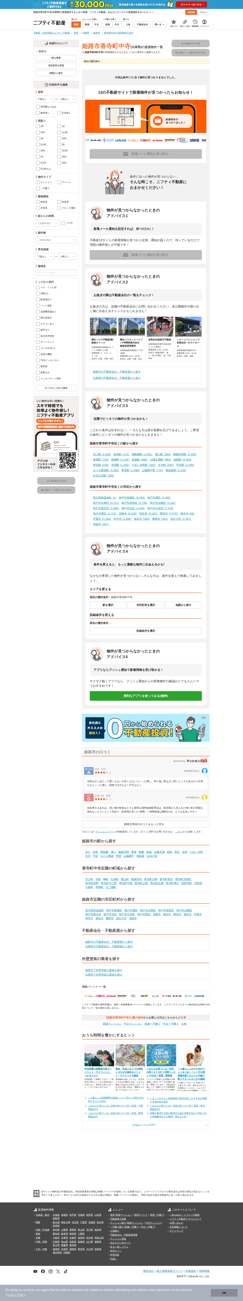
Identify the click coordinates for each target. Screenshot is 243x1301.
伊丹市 (123, 518)
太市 (88, 856)
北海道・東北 (42, 1215)
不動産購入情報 (118, 1219)
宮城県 (81, 1215)
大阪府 (56, 1237)
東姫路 (140, 856)
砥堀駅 (140, 459)
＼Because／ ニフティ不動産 (185, 1215)
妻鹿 (133, 852)
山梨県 (64, 1229)
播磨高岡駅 (185, 454)
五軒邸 (198, 883)
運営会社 (148, 1271)
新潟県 (56, 1229)
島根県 (81, 1241)
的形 (95, 852)
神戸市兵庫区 (106, 502)
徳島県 (98, 1241)
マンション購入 (118, 1223)
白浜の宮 (152, 856)
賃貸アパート (141, 1215)
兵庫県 (64, 1237)
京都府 (72, 1237)
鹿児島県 (57, 1252)
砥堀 (149, 852)
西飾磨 (104, 852)
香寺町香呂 (166, 879)
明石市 (148, 513)
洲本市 (187, 513)
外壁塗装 (114, 1255)
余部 (184, 852)
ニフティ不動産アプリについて (185, 1219)
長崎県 (72, 1249)
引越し (113, 1259)
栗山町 (125, 879)
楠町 (105, 879)
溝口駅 (163, 454)
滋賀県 (81, 1237)
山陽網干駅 (152, 470)
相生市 (142, 518)
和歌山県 (99, 1237)
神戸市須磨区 (163, 502)
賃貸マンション (124, 1215)
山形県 (98, 1215)
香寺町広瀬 (156, 883)
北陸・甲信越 (42, 1229)
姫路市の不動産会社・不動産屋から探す (117, 371)
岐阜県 (64, 1233)
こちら (178, 831)
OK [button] (224, 1292)
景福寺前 (136, 879)
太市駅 (166, 464)
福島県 (56, 1218)
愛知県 (56, 1233)
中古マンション (133, 1023)
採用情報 (204, 1271)
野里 (118, 856)
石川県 (89, 1229)
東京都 (56, 1222)
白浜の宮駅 (103, 475)
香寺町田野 (92, 883)
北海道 (56, 1215)
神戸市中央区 (160, 508)
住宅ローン (116, 1251)
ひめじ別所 (196, 852)
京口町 (89, 879)
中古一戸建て (171, 1023)
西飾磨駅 (142, 454)
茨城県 (91, 1222)
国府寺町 (186, 883)
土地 (183, 1023)
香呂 (177, 852)
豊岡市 (160, 518)
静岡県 (72, 1233)
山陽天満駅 (160, 459)
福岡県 (56, 1249)
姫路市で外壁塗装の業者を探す (103, 970)
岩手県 (72, 1215)
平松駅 (185, 464)
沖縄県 (66, 1252)
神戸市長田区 (135, 502)
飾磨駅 (120, 459)
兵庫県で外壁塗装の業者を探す (103, 974)
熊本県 (81, 1249)
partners (77, 1290)
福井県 (98, 1229)
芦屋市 (102, 518)
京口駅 (102, 454)
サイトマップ (176, 1231)
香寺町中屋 (125, 883)
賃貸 (112, 1215)
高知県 (72, 1245)
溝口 (113, 852)
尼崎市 (128, 513)
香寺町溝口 (172, 883)
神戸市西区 (105, 513)
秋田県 (89, 1215)
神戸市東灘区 (132, 497)
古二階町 (111, 887)
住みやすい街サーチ (120, 1243)
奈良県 (89, 1237)
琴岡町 (99, 887)
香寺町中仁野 (109, 883)
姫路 (169, 852)
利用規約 (191, 1271)
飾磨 (141, 852)
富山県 (81, 1229)
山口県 (89, 1241)
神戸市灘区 (159, 497)
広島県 (56, 1241)
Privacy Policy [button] (15, 1295)
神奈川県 (65, 1222)
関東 (38, 1222)
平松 (95, 856)
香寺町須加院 (183, 879)
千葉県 (83, 1222)
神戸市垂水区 (106, 508)
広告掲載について (179, 1227)
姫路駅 (183, 459)
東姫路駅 (176, 470)
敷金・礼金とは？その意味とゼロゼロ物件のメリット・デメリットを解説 (129, 1072)
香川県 (56, 1245)
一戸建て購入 (117, 1227)
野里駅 (131, 470)
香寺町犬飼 (150, 879)
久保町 (115, 879)
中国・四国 (41, 1241)
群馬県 (56, 1225)
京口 (88, 852)
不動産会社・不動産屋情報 (123, 1235)
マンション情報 (118, 1239)
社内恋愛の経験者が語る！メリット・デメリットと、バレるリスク (98, 1072)
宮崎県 (98, 1249)
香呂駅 (101, 464)
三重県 (81, 1233)
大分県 (89, 1249)
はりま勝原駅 (106, 470)
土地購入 (114, 1231)
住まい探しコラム (119, 1247)
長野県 (72, 1229)
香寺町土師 (141, 883)
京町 (98, 879)
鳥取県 (72, 1241)
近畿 (38, 1237)
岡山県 (64, 1241)
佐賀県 (64, 1249)
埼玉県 (75, 1222)
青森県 (64, 1215)
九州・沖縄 (41, 1249)
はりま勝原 (107, 856)
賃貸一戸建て (157, 1215)
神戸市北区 (133, 508)
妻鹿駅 (101, 459)
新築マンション (112, 1023)
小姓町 (89, 887)
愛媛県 (64, 1245)
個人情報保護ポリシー (169, 1271)
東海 (38, 1233)
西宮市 (169, 513)
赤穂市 (101, 524)
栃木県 (100, 1222)
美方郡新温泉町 (105, 497)
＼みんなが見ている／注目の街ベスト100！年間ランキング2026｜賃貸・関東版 (161, 1072)
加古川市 (180, 518)
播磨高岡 (123, 852)
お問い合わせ (176, 1223)
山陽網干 (129, 856)
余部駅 (120, 464)
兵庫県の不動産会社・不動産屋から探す (117, 377)
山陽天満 (159, 852)
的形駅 (121, 454)
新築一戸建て (153, 1023)
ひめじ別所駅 (144, 464)
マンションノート (104, 831)
